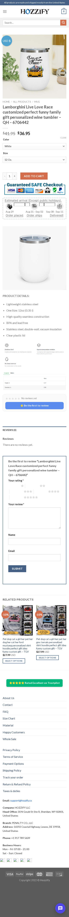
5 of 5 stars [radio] (16, 497)
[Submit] (63, 23)
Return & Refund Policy (17, 784)
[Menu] (5, 11)
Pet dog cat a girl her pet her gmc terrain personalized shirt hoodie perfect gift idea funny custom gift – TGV (51, 644)
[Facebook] (2, 860)
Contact (8, 704)
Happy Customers (14, 732)
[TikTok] (29, 860)
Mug (37, 101)
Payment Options (13, 763)
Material (8, 725)
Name (11, 534)
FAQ (5, 711)
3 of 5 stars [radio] (16, 491)
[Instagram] (9, 860)
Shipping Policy (12, 770)
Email (11, 550)
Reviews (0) (9, 430)
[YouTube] (15, 860)
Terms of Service (13, 756)
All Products (22, 101)
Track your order (13, 777)
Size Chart (9, 718)
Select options (14, 661)
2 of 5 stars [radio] (32, 485)
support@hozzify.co (21, 800)
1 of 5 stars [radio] (14, 485)
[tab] (34, 430)
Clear (63, 137)
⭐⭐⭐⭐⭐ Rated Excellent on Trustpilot (34, 682)
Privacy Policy (11, 750)
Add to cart (34, 176)
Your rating (16, 480)
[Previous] (2, 637)
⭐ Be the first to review (34, 405)
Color (6, 139)
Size (5, 153)
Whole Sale (9, 739)
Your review (16, 504)
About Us (8, 698)
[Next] (66, 637)
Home (6, 101)
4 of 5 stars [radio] (41, 491)
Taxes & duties (11, 791)
